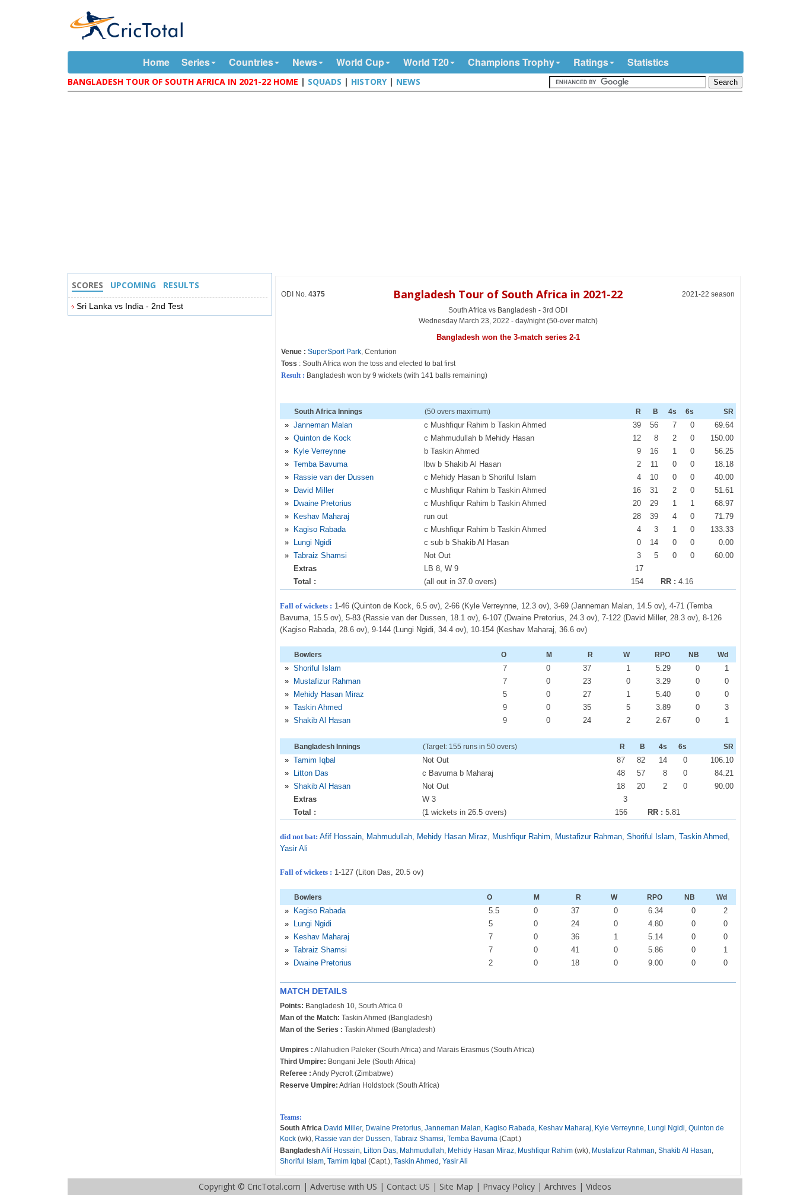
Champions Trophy (511, 62)
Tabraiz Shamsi (320, 555)
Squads (325, 81)
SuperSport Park (334, 352)
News (304, 62)
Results (181, 285)
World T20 (426, 62)
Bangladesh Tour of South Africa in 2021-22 (508, 294)
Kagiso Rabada (320, 529)
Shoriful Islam (317, 668)
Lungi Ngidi (312, 542)
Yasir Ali (294, 848)
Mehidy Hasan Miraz (329, 694)
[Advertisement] (408, 184)
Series (195, 62)
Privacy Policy (509, 1186)
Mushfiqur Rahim (521, 836)
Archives (560, 1186)
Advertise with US (343, 1186)
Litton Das (311, 773)
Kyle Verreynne (320, 451)
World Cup (360, 62)
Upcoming (133, 285)
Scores (87, 285)
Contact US (408, 1186)
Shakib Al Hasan (322, 720)
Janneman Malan (323, 424)
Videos (598, 1186)
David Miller (314, 490)
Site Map (456, 1186)
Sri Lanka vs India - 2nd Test (129, 306)
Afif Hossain (341, 836)
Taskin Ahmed (318, 707)
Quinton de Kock (322, 438)
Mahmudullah (389, 836)
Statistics (648, 62)
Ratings (590, 62)
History (369, 81)
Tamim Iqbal (315, 760)
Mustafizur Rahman (327, 681)
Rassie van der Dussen (334, 477)
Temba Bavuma (320, 464)
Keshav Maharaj (321, 516)
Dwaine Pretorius (323, 503)
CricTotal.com (274, 1186)
